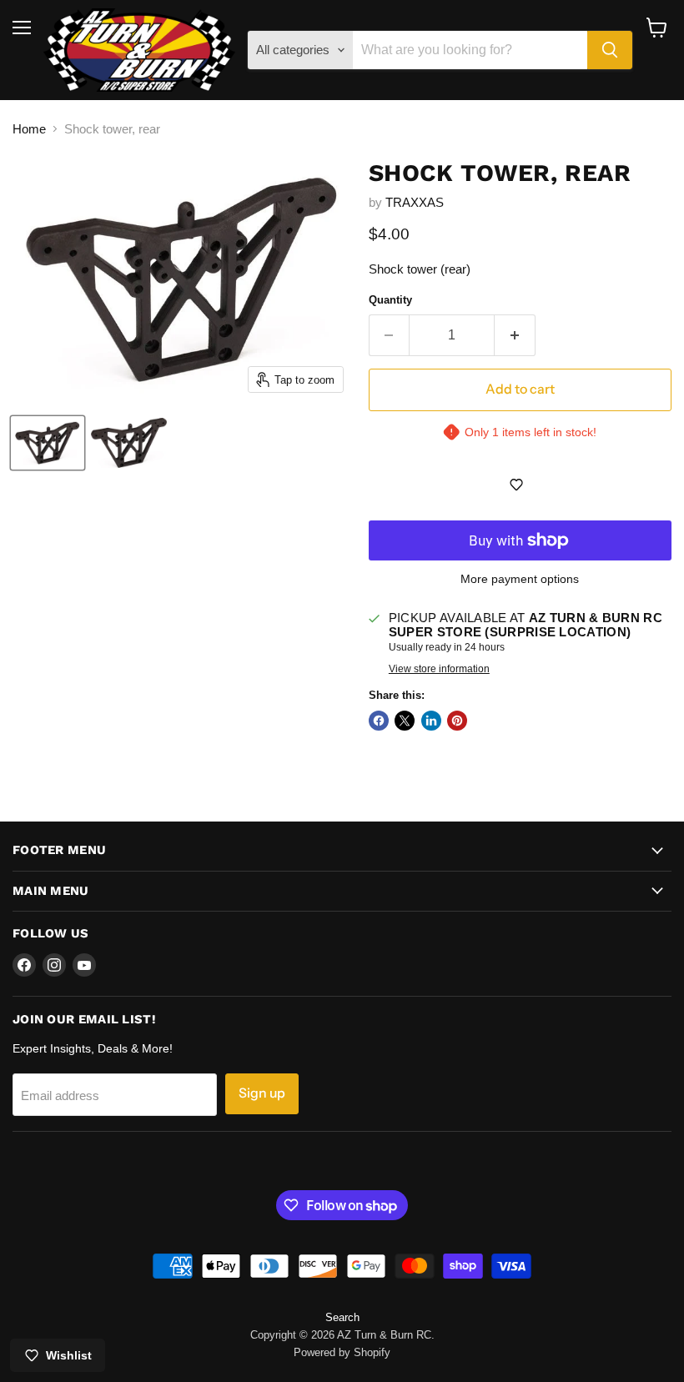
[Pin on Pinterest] (457, 721)
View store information (439, 669)
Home (29, 129)
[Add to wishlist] (520, 485)
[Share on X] (405, 721)
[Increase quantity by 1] (515, 335)
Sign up (262, 1093)
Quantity (390, 300)
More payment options (519, 578)
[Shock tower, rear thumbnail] (47, 443)
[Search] (609, 50)
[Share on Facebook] (379, 721)
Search (342, 1317)
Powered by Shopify (342, 1352)
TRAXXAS (414, 202)
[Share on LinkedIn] (431, 721)
